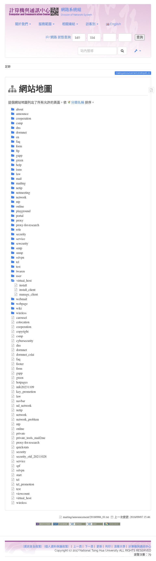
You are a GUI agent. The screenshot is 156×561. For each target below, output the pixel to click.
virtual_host (23, 498)
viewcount (22, 493)
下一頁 (89, 546)
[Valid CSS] (95, 523)
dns (18, 345)
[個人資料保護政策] (56, 546)
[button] (137, 51)
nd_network (23, 405)
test (18, 489)
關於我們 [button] (22, 24)
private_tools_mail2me (30, 438)
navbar (20, 401)
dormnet (21, 350)
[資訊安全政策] (32, 546)
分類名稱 (77, 102)
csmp (19, 336)
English (115, 24)
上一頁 (77, 546)
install (23, 285)
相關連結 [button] (69, 24)
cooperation (23, 326)
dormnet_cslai (25, 354)
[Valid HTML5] (78, 523)
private (20, 433)
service (20, 461)
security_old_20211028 (31, 456)
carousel (21, 317)
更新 (99, 546)
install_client (27, 289)
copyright (22, 331)
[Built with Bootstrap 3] (44, 523)
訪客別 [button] (91, 24)
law (18, 396)
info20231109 (25, 387)
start (19, 475)
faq (18, 359)
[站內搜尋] (122, 51)
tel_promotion (25, 484)
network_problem (27, 419)
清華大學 (119, 546)
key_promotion (26, 391)
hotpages (22, 382)
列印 (108, 546)
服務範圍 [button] (45, 24)
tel (17, 479)
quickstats (22, 447)
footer (20, 364)
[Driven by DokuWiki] (112, 523)
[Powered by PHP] (61, 523)
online (20, 428)
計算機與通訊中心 (139, 546)
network (21, 414)
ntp (18, 424)
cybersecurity (24, 340)
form (19, 368)
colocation (22, 322)
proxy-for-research (27, 442)
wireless (21, 502)
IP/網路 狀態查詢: (58, 37)
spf (18, 466)
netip (19, 410)
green (19, 377)
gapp (19, 373)
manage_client (28, 294)
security (21, 452)
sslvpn (20, 470)
